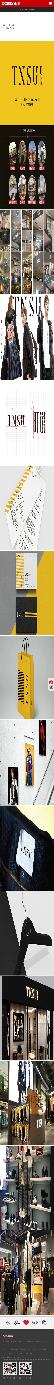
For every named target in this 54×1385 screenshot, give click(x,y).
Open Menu (50, 3)
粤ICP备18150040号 (12, 1357)
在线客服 (51, 687)
